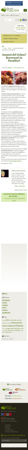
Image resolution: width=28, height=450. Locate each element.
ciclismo (4, 323)
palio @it (17, 330)
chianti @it (19, 320)
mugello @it (4, 330)
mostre (22, 328)
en (16, 20)
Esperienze (6, 300)
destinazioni (16, 322)
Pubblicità (8, 426)
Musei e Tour (8, 42)
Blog (5, 48)
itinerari (4, 328)
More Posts (22, 186)
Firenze (25, 190)
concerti (9, 323)
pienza (22, 330)
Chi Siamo (7, 425)
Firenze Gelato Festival (15, 161)
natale (13, 330)
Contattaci (8, 428)
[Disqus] (14, 222)
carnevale (12, 320)
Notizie (5, 310)
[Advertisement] (14, 362)
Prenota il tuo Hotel (11, 35)
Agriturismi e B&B (10, 39)
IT (18, 20)
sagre (3, 332)
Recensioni (6, 313)
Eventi (9, 48)
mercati (17, 328)
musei (9, 330)
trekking (7, 332)
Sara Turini (21, 67)
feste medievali (9, 326)
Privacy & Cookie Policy (11, 432)
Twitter (16, 186)
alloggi (3, 320)
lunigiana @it (10, 328)
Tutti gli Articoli (9, 430)
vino (10, 332)
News (4, 308)
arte (7, 320)
